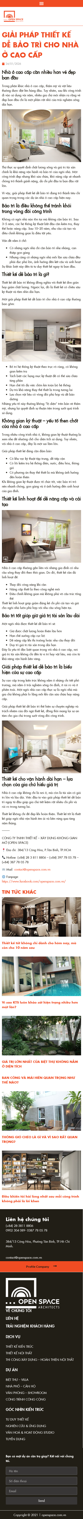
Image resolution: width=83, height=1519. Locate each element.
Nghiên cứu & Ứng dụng (26, 1426)
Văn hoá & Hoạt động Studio (30, 1432)
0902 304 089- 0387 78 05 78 (26, 1230)
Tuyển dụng (15, 1439)
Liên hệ (12, 1318)
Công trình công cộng (26, 1399)
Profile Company (37, 1266)
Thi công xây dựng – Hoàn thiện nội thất (40, 1359)
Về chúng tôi (18, 1310)
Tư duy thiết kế (17, 1419)
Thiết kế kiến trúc (19, 1346)
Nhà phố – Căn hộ (21, 1386)
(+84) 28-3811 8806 (19, 1225)
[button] (41, 3)
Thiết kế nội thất (19, 1353)
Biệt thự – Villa (17, 1379)
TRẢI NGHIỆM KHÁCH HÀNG (30, 1325)
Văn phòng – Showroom (26, 1392)
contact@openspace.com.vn (24, 1257)
